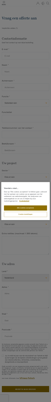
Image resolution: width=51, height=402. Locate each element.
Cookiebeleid (24, 201)
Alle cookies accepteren (25, 208)
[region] (25, 201)
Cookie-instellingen (25, 214)
